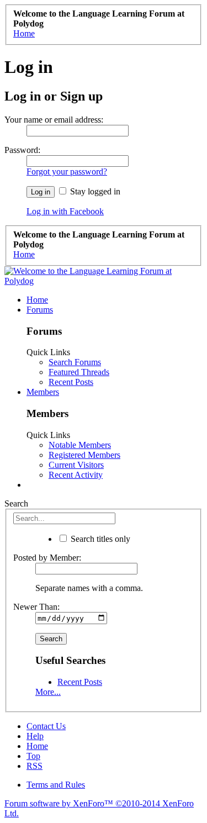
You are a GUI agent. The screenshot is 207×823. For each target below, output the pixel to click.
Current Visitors (76, 464)
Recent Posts (71, 382)
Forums (39, 309)
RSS (34, 766)
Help (35, 736)
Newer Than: (36, 606)
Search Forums (75, 362)
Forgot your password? (66, 171)
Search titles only (99, 539)
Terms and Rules (55, 784)
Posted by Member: (47, 557)
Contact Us (46, 726)
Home (37, 299)
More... (48, 692)
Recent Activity (76, 474)
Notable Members (80, 445)
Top (33, 756)
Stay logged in (94, 191)
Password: (22, 150)
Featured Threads (79, 372)
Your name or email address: (53, 119)
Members (42, 392)
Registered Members (84, 455)
